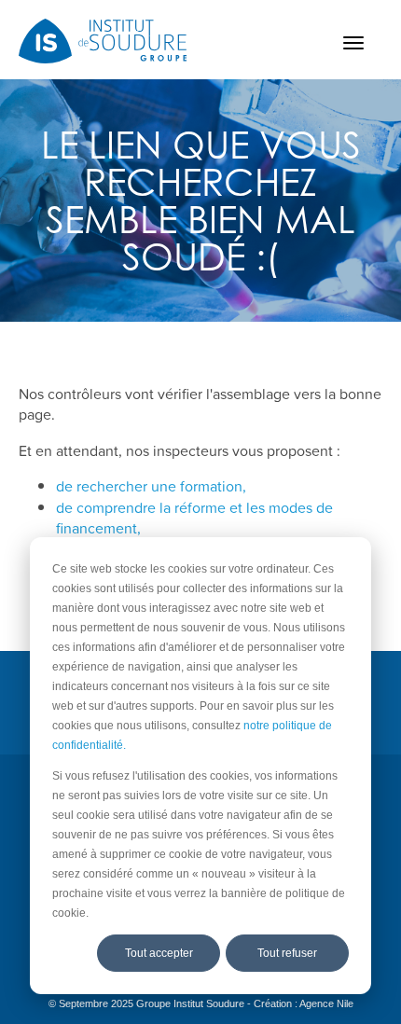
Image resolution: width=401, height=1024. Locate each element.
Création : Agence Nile (303, 1003)
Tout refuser (287, 953)
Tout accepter (159, 953)
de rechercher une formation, (151, 486)
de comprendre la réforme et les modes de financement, (194, 517)
